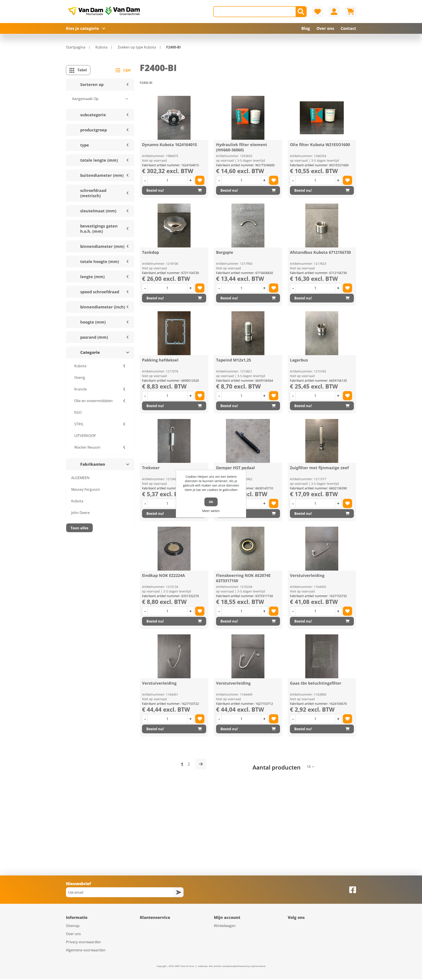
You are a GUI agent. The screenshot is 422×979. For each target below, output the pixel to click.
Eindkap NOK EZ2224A (163, 575)
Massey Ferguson (85, 489)
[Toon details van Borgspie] (248, 225)
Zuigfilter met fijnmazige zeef (319, 467)
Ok (211, 502)
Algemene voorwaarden (86, 950)
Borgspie (224, 252)
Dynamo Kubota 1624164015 (169, 144)
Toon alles (79, 528)
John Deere (80, 512)
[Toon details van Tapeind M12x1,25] (248, 333)
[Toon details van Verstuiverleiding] (322, 549)
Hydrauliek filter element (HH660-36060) (241, 147)
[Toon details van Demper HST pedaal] (248, 441)
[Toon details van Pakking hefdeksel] (174, 333)
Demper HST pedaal (235, 467)
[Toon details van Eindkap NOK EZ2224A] (174, 549)
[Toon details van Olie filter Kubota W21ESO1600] (322, 118)
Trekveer (151, 467)
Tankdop (150, 252)
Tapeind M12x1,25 (233, 360)
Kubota (77, 501)
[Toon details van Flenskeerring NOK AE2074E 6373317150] (248, 549)
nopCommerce (258, 966)
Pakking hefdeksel (160, 360)
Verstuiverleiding (307, 575)
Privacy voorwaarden (83, 942)
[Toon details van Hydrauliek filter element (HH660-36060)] (248, 118)
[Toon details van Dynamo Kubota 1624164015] (174, 118)
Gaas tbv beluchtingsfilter (315, 683)
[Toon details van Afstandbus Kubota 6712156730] (322, 225)
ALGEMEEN (80, 477)
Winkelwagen (225, 925)
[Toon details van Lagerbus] (322, 333)
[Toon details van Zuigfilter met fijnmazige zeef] (322, 441)
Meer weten (211, 511)
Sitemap (73, 925)
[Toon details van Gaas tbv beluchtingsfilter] (322, 656)
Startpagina (75, 47)
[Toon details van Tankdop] (174, 225)
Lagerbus (299, 360)
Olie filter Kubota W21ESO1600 (320, 144)
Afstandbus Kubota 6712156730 (320, 252)
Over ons (73, 933)
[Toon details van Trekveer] (174, 441)
